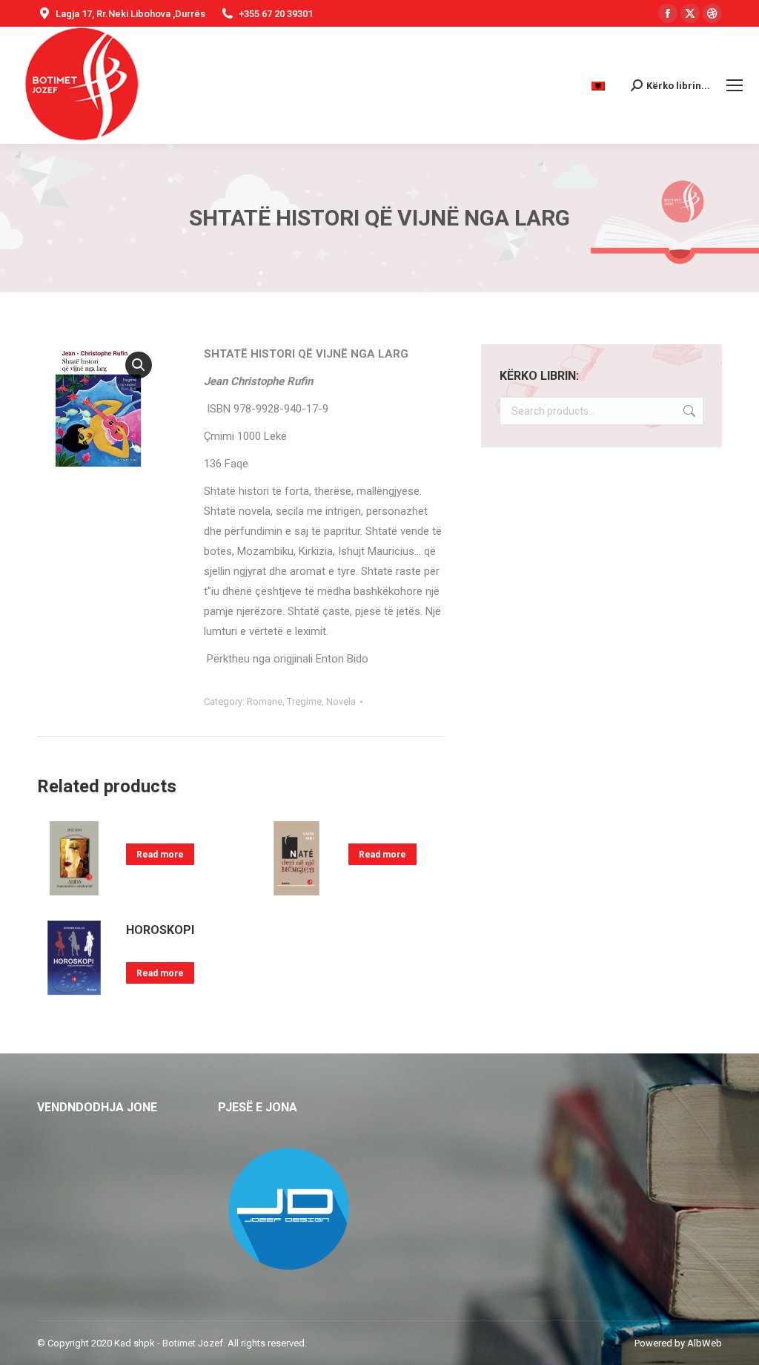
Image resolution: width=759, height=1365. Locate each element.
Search (687, 411)
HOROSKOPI (160, 930)
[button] (138, 365)
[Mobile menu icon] (734, 85)
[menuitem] (600, 86)
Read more (160, 854)
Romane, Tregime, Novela (301, 701)
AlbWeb (704, 1343)
